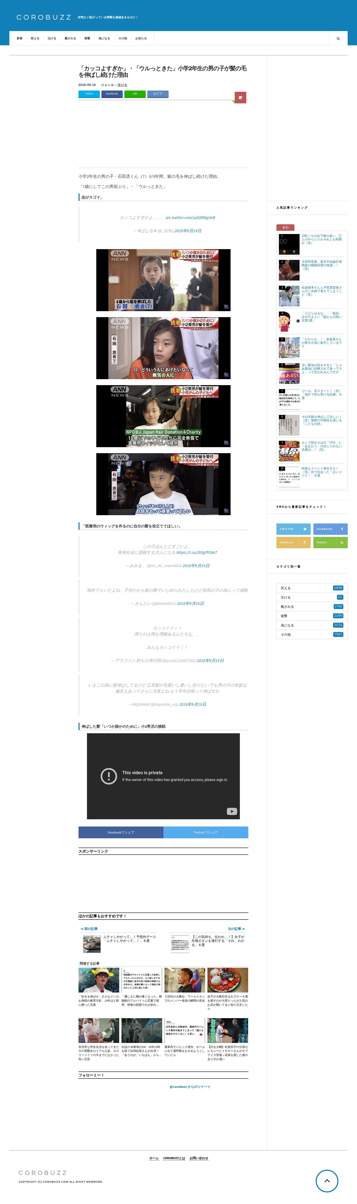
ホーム (154, 1158)
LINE (134, 93)
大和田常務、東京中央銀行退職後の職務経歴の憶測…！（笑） (322, 265)
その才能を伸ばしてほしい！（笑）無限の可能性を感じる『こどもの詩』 (322, 420)
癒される (70, 38)
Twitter (89, 93)
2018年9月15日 (196, 565)
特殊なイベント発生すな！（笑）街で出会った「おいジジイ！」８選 (322, 471)
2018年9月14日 (188, 230)
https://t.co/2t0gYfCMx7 (196, 552)
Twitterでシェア (206, 832)
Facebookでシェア (121, 832)
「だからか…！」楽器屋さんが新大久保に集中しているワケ (322, 342)
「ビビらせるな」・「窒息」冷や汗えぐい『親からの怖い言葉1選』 (322, 316)
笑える (35, 38)
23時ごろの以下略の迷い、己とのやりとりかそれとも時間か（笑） (322, 239)
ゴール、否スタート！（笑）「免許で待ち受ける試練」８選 (322, 394)
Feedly (322, 542)
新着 (20, 38)
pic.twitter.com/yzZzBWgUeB (190, 217)
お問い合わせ (199, 1158)
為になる (104, 38)
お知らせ (141, 38)
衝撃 (87, 38)
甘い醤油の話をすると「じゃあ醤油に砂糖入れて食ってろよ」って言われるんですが (322, 368)
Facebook (112, 93)
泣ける (52, 38)
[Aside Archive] (240, 97)
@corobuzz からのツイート (190, 1087)
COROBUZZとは (174, 1158)
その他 (122, 38)
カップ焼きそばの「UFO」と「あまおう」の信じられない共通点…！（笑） (322, 446)
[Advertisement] (163, 137)
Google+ (286, 542)
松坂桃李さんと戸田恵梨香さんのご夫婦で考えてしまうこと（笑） (322, 290)
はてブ (158, 93)
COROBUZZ (45, 17)
